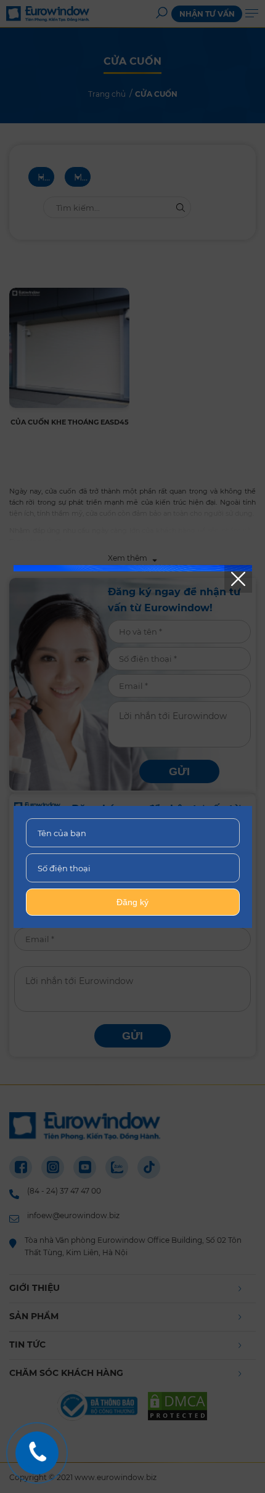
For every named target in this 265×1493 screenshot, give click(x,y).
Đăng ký (132, 902)
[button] (238, 579)
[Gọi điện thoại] (37, 1453)
